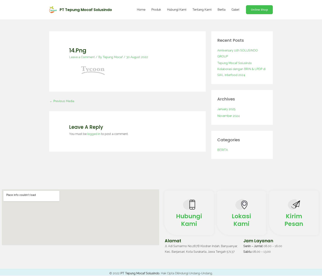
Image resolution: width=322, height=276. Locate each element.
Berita (221, 9)
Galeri (235, 9)
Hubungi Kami (176, 9)
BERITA (222, 150)
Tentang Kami (201, 9)
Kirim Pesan (294, 220)
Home (141, 9)
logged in (93, 134)
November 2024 (228, 116)
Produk (156, 9)
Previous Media (62, 101)
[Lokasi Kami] (241, 205)
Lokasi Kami (241, 220)
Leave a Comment (82, 57)
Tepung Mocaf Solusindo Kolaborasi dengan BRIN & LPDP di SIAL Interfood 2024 (241, 69)
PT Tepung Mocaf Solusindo (86, 9)
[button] (259, 9)
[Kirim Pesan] (294, 205)
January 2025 (226, 109)
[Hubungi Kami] (189, 205)
